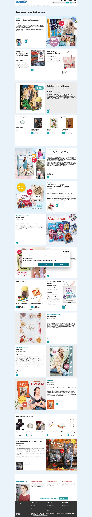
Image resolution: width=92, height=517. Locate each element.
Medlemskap (49, 508)
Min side (65, 0)
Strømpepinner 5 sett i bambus (37, 303)
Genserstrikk (20, 349)
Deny (46, 264)
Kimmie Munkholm (51, 318)
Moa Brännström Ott (51, 384)
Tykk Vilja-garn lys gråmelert (29, 432)
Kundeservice (70, 0)
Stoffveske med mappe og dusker (53, 52)
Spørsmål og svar (34, 504)
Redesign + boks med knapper (58, 86)
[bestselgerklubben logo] (19, 503)
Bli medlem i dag (63, 498)
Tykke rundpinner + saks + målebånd (61, 432)
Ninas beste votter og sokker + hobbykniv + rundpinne (54, 284)
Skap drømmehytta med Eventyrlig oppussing (29, 442)
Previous (13, 424)
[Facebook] (17, 514)
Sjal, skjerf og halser (35, 129)
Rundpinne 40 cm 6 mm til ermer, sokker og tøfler (72, 432)
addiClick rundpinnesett (18, 432)
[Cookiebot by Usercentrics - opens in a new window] (64, 251)
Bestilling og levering (50, 505)
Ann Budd (18, 57)
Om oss (75, 0)
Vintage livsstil (65, 129)
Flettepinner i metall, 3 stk (51, 432)
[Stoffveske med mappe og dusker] (69, 60)
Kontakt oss (33, 505)
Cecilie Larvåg (64, 130)
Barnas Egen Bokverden (66, 505)
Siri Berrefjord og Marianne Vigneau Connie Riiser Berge (59, 88)
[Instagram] (19, 514)
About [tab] (62, 255)
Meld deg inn (49, 507)
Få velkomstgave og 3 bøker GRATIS (48, 498)
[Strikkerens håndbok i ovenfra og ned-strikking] (38, 58)
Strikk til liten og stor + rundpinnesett (40, 432)
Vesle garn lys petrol (19, 127)
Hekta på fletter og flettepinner (27, 20)
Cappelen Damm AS (34, 515)
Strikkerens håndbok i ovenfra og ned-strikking (22, 53)
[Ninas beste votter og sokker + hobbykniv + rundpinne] (69, 292)
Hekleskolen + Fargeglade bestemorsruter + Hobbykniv (58, 186)
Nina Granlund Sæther (21, 219)
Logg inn (60, 0)
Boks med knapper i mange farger (22, 303)
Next (79, 424)
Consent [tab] (30, 255)
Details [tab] (46, 255)
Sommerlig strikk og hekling (57, 152)
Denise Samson (50, 154)
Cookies (32, 508)
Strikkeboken (52, 316)
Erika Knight (49, 188)
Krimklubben (64, 504)
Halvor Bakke (18, 445)
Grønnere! (49, 129)
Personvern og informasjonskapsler (42, 515)
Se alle (26, 281)
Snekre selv (51, 382)
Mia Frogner (48, 130)
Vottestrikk (20, 217)
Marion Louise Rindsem (34, 130)
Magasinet (48, 510)
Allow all (61, 264)
